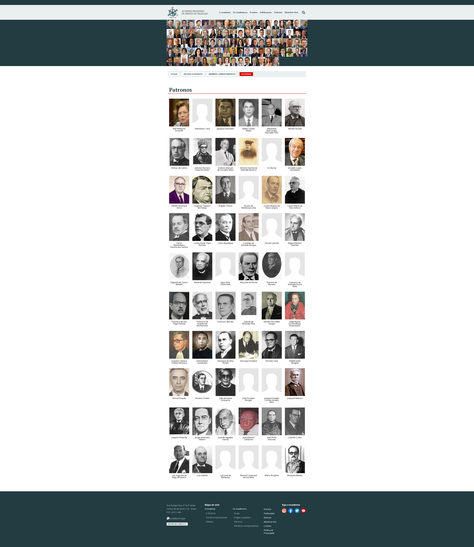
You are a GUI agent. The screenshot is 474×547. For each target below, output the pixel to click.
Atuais (174, 74)
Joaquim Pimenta (179, 437)
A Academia (224, 12)
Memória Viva (291, 12)
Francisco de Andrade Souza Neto (295, 284)
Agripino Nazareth (225, 128)
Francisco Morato (225, 321)
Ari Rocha (271, 168)
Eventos (253, 12)
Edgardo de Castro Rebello (179, 283)
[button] (177, 524)
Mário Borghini (272, 475)
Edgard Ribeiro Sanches (295, 244)
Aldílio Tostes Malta (248, 129)
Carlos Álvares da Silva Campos (272, 206)
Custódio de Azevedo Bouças (248, 244)
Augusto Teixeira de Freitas (202, 206)
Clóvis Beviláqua (225, 243)
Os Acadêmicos (240, 12)
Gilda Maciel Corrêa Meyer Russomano (294, 323)
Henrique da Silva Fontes (225, 362)
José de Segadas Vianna (225, 438)
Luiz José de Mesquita (225, 476)
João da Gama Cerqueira (225, 399)
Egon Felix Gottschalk (225, 283)
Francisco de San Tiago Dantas (179, 322)
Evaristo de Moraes (272, 283)
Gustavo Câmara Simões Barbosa (179, 362)
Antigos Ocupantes (193, 74)
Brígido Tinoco (225, 205)
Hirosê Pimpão (179, 398)
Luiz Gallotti (202, 475)
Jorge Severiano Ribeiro (202, 438)
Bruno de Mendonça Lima (248, 206)
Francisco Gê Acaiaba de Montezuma (202, 323)
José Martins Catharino (248, 438)
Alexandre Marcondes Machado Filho (271, 130)
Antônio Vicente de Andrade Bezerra (248, 169)
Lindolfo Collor (295, 437)
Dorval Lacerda (272, 243)
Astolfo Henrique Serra (179, 206)
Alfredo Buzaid (295, 128)
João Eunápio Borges (248, 399)
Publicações (266, 12)
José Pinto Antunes (271, 438)
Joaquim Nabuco (295, 398)
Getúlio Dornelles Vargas (272, 322)
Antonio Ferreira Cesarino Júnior (202, 169)
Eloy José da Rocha (248, 282)
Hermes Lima (272, 361)
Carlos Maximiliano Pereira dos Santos (179, 245)
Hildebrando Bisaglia (295, 362)
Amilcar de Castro (179, 168)
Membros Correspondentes (222, 74)
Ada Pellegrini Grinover (179, 129)
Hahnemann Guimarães (202, 362)
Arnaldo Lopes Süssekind (295, 169)
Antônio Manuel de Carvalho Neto (225, 169)
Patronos (246, 74)
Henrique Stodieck (248, 361)
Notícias (278, 12)
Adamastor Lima (202, 128)
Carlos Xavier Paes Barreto (202, 244)
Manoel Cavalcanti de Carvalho (248, 476)
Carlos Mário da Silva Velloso (294, 206)
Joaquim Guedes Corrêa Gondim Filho (271, 400)
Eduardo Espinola (202, 282)
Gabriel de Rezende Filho (248, 322)
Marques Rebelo (294, 475)
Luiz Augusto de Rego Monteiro (179, 476)
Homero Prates (202, 398)
